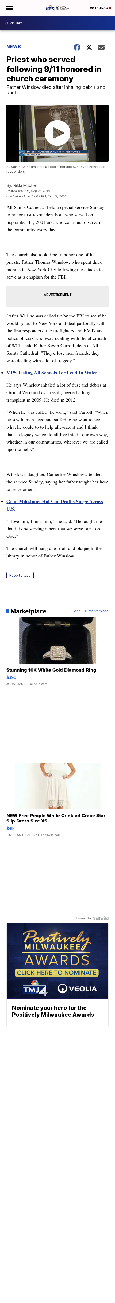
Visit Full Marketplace (91, 611)
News (13, 46)
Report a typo (20, 575)
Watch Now (99, 8)
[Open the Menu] (9, 8)
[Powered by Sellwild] (101, 918)
